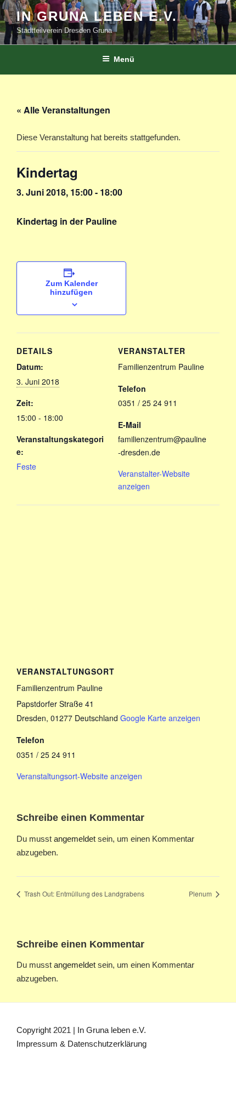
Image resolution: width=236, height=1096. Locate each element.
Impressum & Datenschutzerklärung (81, 1043)
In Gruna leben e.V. (96, 16)
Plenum (201, 893)
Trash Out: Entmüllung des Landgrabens (83, 893)
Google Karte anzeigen (160, 717)
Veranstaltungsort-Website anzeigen (79, 775)
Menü (124, 59)
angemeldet (74, 838)
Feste (26, 466)
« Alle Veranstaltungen (63, 110)
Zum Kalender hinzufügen (72, 287)
